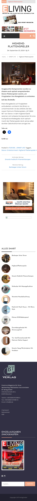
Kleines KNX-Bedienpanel (20, 317)
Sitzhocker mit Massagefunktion (22, 286)
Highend (22, 150)
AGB (3, 414)
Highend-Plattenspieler (19, 266)
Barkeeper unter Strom (19, 255)
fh (28, 50)
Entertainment (12, 150)
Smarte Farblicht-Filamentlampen (23, 276)
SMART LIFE (21, 148)
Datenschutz (6, 412)
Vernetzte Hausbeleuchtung (20, 296)
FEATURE (12, 148)
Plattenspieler (30, 150)
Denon (4, 150)
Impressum (5, 410)
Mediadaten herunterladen (19, 387)
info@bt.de (9, 402)
